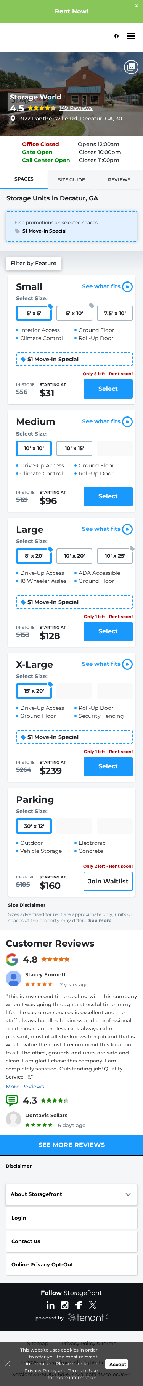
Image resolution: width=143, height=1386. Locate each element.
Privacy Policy (40, 1370)
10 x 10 (34, 448)
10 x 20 (74, 555)
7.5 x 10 (115, 313)
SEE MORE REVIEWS (72, 1144)
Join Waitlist (108, 881)
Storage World (35, 97)
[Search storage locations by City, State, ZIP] (114, 36)
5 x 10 (74, 313)
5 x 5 (34, 313)
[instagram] (65, 1304)
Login (18, 1218)
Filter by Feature (33, 263)
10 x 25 (115, 555)
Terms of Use (83, 1370)
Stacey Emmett (45, 974)
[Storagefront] (44, 40)
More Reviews (25, 1086)
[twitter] (93, 1304)
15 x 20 (34, 690)
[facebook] (79, 1304)
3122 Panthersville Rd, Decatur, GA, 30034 (72, 118)
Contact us (25, 1241)
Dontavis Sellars (46, 1115)
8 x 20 (34, 555)
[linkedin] (51, 1304)
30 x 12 (34, 826)
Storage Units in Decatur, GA (52, 198)
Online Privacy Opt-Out (42, 1264)
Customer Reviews (50, 943)
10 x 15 (74, 448)
